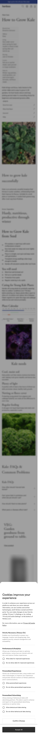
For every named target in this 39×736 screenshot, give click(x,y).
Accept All (18, 730)
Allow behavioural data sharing (16, 707)
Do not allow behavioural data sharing (18, 711)
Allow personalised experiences (16, 683)
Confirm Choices (19, 721)
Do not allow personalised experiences (18, 687)
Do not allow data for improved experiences (20, 663)
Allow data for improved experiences (18, 658)
